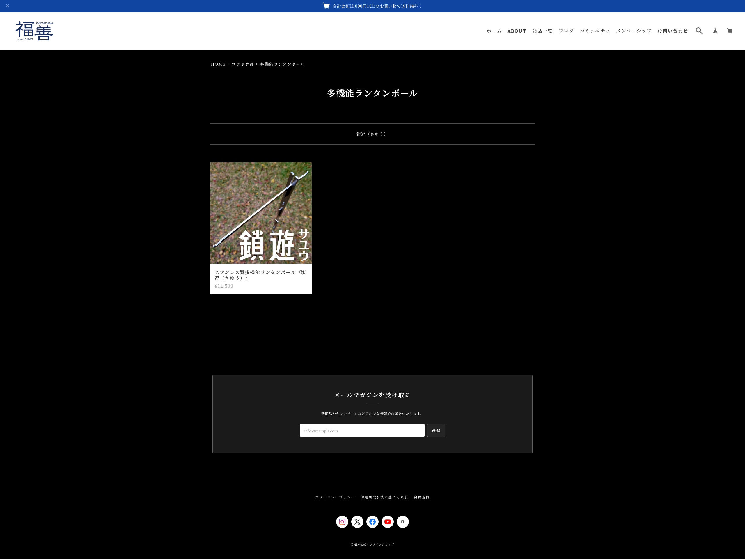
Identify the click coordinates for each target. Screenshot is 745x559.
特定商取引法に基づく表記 (384, 496)
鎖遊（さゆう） (372, 134)
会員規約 (422, 496)
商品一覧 (542, 31)
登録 (436, 430)
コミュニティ (595, 31)
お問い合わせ (672, 31)
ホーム (494, 31)
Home (218, 64)
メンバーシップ (634, 31)
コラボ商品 (242, 64)
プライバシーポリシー (335, 496)
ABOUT (517, 31)
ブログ (566, 31)
